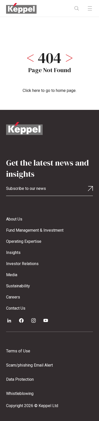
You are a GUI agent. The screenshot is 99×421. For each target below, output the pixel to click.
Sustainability (18, 286)
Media (11, 274)
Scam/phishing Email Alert (29, 365)
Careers (13, 297)
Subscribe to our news (26, 188)
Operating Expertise (23, 241)
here (36, 90)
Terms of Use (18, 351)
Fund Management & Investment (34, 230)
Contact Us (15, 308)
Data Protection (20, 379)
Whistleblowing (20, 393)
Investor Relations (22, 263)
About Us (14, 219)
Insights (13, 252)
